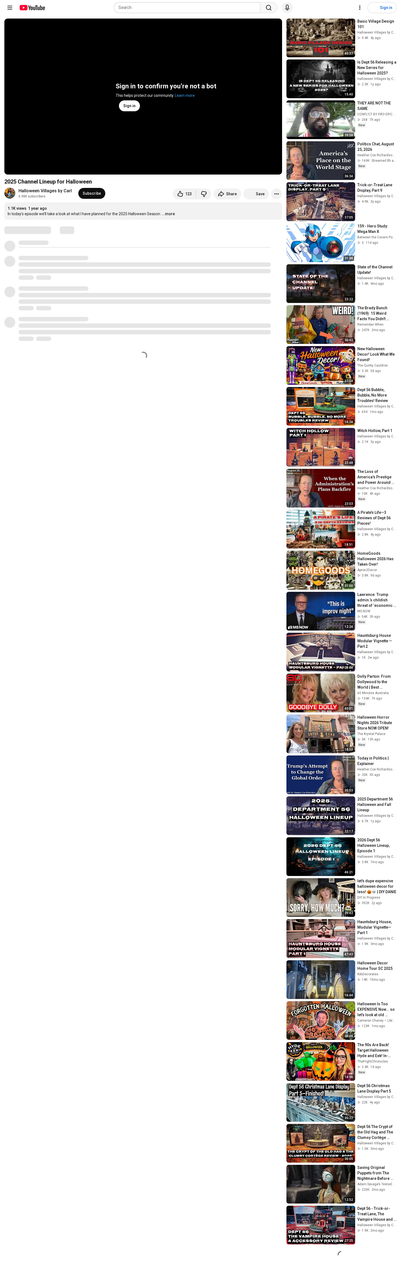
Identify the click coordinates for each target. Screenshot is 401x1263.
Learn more (185, 95)
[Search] (268, 7)
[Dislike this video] (203, 193)
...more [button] (168, 214)
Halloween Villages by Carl (45, 190)
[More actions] (276, 193)
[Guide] (10, 7)
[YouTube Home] (32, 7)
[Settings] (360, 7)
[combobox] (188, 7)
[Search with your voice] (287, 7)
